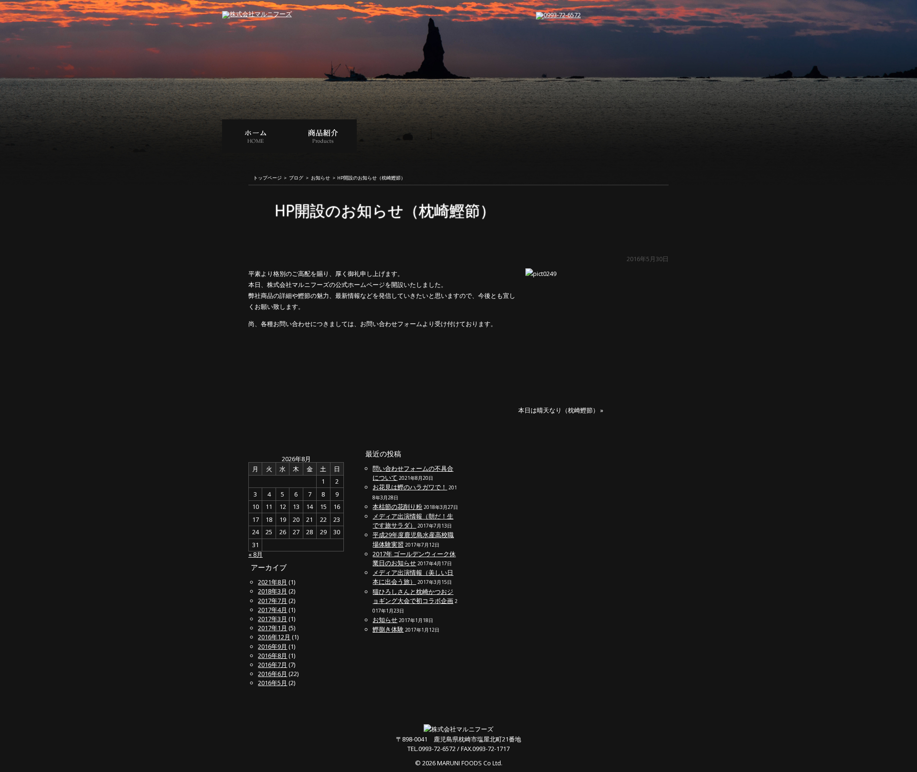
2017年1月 (272, 628)
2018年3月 (272, 591)
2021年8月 (272, 582)
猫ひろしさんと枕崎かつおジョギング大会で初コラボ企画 (413, 596)
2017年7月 (272, 600)
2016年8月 (272, 655)
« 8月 (255, 554)
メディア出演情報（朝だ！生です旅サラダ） (413, 520)
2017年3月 (272, 618)
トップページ (267, 178)
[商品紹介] (323, 149)
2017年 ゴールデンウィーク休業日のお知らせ (414, 558)
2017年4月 (272, 609)
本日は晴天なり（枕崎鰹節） (558, 410)
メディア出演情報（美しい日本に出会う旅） (413, 577)
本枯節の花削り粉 (397, 506)
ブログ (296, 178)
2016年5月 (272, 682)
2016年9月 (272, 646)
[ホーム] (255, 149)
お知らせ (320, 178)
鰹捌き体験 (388, 629)
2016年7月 (272, 664)
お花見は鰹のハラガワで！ (410, 487)
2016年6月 (272, 673)
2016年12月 (274, 637)
